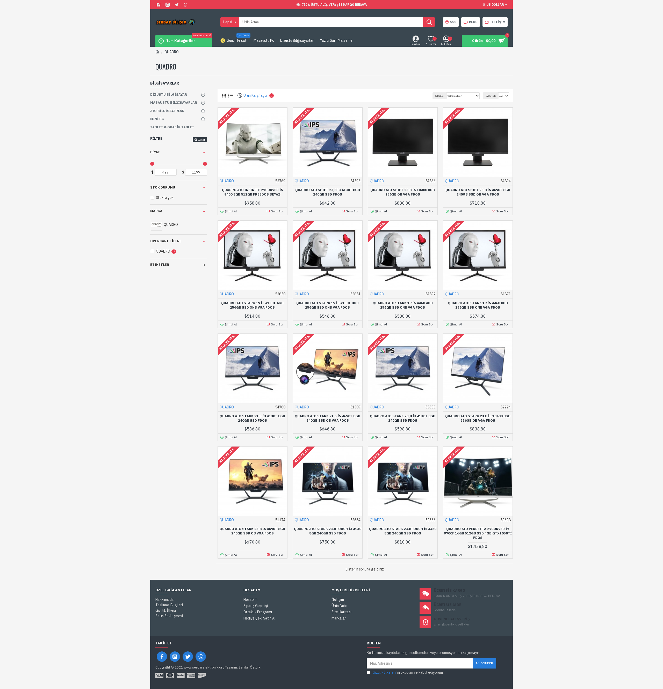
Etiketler (159, 264)
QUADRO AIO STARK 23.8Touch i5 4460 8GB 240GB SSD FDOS (402, 531)
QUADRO (227, 181)
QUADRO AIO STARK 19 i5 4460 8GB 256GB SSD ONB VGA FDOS (478, 305)
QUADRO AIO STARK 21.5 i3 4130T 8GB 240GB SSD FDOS (252, 418)
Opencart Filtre (166, 241)
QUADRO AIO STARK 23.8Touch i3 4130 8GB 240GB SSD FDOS (327, 531)
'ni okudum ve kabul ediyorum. (408, 672)
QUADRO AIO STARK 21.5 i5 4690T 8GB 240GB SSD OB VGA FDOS (327, 418)
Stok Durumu (162, 187)
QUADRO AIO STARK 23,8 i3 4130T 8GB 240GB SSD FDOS (402, 418)
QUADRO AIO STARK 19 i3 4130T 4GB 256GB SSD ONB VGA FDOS (252, 305)
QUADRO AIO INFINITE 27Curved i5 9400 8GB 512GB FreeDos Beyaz (252, 192)
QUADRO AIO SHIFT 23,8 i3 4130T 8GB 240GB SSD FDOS (327, 192)
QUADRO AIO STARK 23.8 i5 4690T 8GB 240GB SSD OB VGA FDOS (252, 531)
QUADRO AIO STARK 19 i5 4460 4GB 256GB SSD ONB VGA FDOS (403, 305)
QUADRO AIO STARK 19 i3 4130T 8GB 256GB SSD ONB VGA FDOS (327, 305)
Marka (156, 211)
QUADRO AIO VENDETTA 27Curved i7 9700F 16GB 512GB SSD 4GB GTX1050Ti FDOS (478, 533)
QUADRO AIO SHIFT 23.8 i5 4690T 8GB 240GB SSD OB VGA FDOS (477, 192)
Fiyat (155, 152)
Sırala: (439, 96)
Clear (201, 140)
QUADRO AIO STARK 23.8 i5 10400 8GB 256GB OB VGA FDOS (477, 418)
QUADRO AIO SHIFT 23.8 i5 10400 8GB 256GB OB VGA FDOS (402, 192)
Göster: (491, 96)
